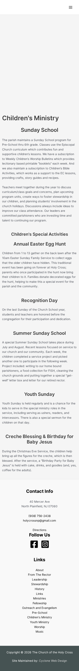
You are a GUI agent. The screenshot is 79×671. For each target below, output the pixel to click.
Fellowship (40, 603)
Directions (39, 530)
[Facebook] (34, 544)
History (39, 589)
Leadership (39, 579)
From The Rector (39, 574)
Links (39, 593)
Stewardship (39, 584)
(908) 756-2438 (39, 516)
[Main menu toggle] (70, 7)
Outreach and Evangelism (39, 608)
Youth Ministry (39, 622)
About (40, 570)
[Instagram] (45, 544)
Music (40, 631)
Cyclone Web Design (53, 660)
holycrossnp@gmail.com (39, 520)
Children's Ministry (39, 617)
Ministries (39, 598)
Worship (39, 627)
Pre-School (39, 612)
